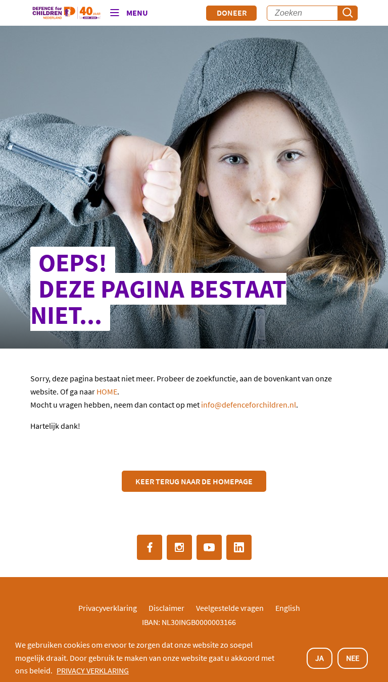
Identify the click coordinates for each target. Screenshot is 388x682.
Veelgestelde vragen (230, 608)
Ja (319, 658)
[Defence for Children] (66, 13)
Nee (352, 658)
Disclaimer (166, 608)
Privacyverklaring (107, 608)
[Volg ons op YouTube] (209, 547)
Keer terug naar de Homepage (194, 481)
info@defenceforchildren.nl (248, 405)
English (287, 608)
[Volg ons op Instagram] (179, 547)
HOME (106, 391)
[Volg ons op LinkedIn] (239, 547)
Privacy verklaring (93, 670)
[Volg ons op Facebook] (149, 547)
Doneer (232, 13)
